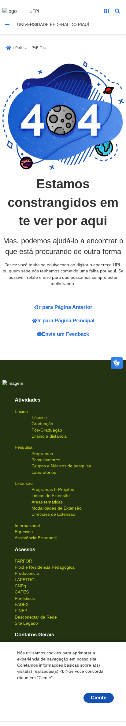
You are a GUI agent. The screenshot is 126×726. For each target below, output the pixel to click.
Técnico (39, 417)
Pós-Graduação (46, 430)
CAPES (22, 591)
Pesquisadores (45, 459)
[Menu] (7, 24)
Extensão (24, 483)
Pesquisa (23, 447)
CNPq (20, 585)
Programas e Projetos (52, 489)
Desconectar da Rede (36, 617)
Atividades (27, 400)
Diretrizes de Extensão (53, 514)
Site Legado (26, 623)
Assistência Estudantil (36, 537)
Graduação (42, 423)
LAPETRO (25, 579)
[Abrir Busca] (117, 11)
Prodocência (27, 573)
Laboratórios (43, 472)
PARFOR (23, 561)
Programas (42, 453)
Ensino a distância (49, 436)
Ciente (98, 698)
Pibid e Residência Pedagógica (45, 567)
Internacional (27, 525)
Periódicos (25, 598)
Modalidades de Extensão (56, 508)
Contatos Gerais (34, 635)
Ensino (21, 411)
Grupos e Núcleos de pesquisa (61, 465)
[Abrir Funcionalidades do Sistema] (106, 11)
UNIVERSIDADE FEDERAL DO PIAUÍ (53, 24)
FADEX (21, 604)
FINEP (21, 610)
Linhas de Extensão (50, 495)
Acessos (25, 549)
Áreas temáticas (47, 502)
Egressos (24, 531)
